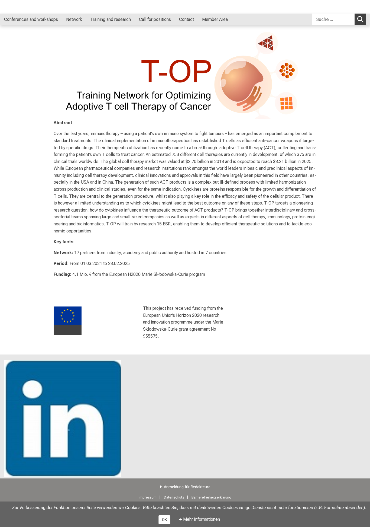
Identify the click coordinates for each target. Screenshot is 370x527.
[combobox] (339, 19)
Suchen (360, 19)
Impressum (148, 497)
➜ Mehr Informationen (199, 519)
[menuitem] (63, 19)
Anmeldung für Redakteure (187, 487)
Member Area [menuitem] (215, 19)
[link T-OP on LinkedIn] (62, 418)
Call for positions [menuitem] (155, 19)
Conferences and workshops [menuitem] (31, 19)
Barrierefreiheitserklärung (211, 497)
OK (164, 520)
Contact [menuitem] (186, 19)
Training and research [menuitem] (110, 19)
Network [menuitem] (74, 19)
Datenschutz (174, 497)
